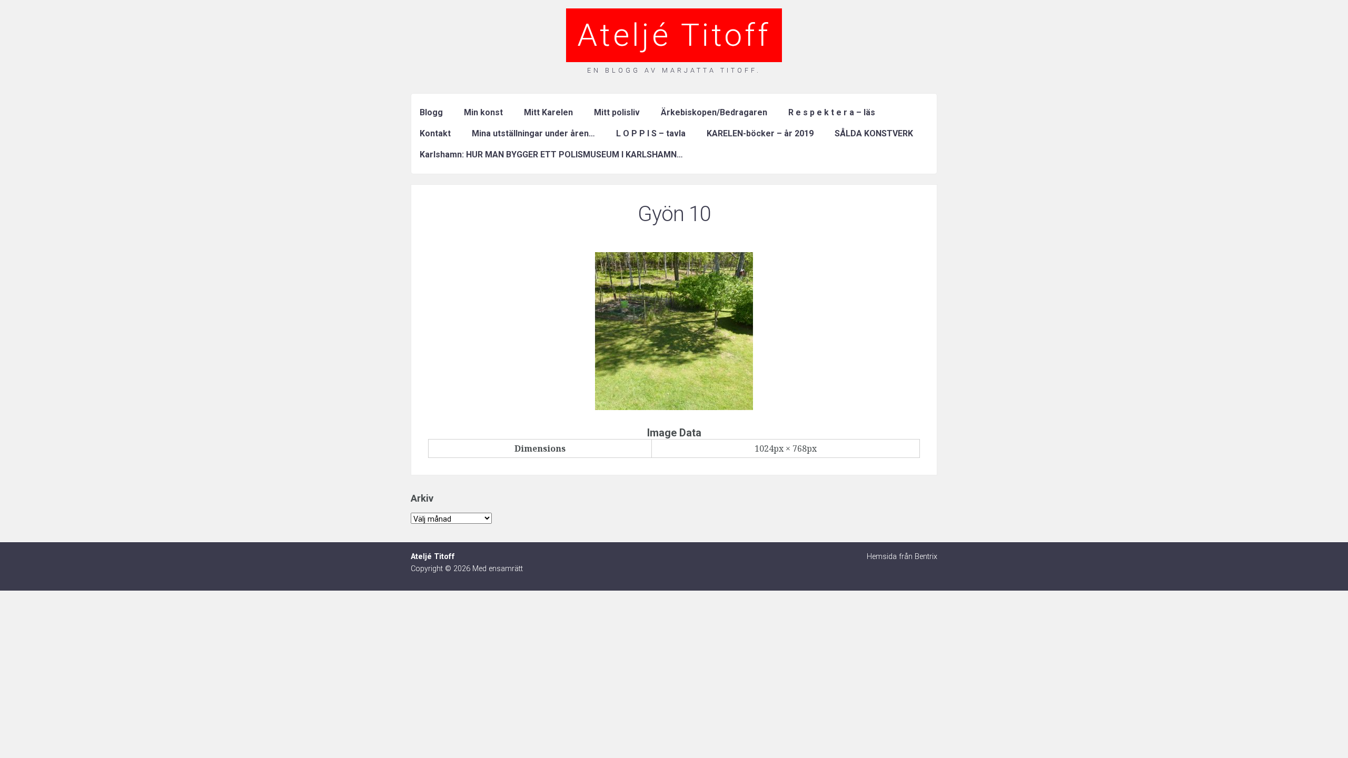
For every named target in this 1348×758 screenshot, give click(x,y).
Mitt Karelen (548, 112)
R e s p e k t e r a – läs (831, 112)
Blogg (431, 112)
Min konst (483, 112)
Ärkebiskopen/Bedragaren (714, 112)
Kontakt (435, 133)
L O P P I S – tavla (651, 133)
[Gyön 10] (674, 407)
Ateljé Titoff (674, 35)
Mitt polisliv (617, 112)
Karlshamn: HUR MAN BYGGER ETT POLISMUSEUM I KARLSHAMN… (551, 154)
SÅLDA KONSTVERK (874, 133)
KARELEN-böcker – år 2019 (760, 133)
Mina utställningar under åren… (533, 133)
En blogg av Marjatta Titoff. (674, 70)
